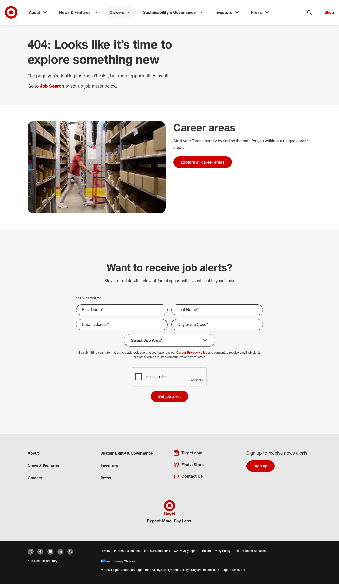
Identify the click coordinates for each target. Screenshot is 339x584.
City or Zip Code (192, 324)
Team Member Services (250, 551)
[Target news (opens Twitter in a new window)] (31, 552)
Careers (116, 12)
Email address (95, 324)
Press (256, 12)
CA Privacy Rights (186, 551)
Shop (329, 12)
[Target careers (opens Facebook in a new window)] (40, 552)
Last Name (188, 309)
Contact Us (192, 476)
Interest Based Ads (127, 551)
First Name (92, 309)
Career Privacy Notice (191, 352)
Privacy (105, 551)
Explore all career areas (203, 162)
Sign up (261, 466)
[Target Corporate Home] (11, 12)
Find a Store (192, 464)
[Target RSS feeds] (70, 552)
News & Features (75, 12)
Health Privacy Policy (216, 551)
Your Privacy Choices (120, 561)
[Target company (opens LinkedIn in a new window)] (60, 552)
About (34, 12)
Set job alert (169, 396)
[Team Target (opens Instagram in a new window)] (50, 552)
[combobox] (217, 324)
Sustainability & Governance (169, 12)
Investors (223, 12)
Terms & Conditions (157, 551)
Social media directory (42, 561)
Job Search (52, 86)
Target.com (191, 452)
